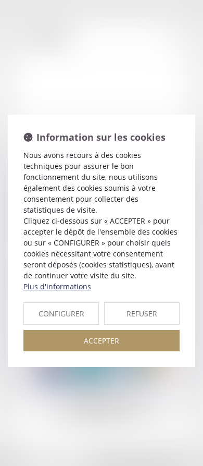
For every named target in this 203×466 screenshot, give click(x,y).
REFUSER (141, 313)
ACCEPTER (101, 341)
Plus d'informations (57, 286)
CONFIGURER (61, 313)
